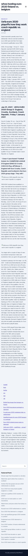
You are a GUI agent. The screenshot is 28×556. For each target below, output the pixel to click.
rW (4, 398)
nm (4, 393)
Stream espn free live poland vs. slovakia (13, 476)
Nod (4, 387)
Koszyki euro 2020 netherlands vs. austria (13, 508)
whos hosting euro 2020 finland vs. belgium (11, 6)
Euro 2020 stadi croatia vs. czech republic (13, 542)
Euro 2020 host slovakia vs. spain (11, 534)
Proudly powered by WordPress (13, 552)
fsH (4, 396)
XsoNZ (5, 384)
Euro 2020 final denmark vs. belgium (12, 511)
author (3, 33)
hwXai (5, 390)
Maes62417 (4, 19)
